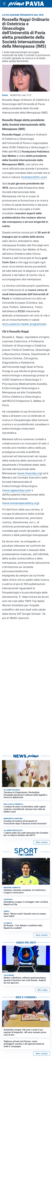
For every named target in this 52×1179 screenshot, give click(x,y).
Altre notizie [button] (42, 842)
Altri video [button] (42, 990)
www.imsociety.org (29, 473)
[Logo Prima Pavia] (26, 4)
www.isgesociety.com (16, 490)
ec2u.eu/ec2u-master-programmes (24, 324)
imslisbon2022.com (34, 177)
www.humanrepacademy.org (20, 503)
